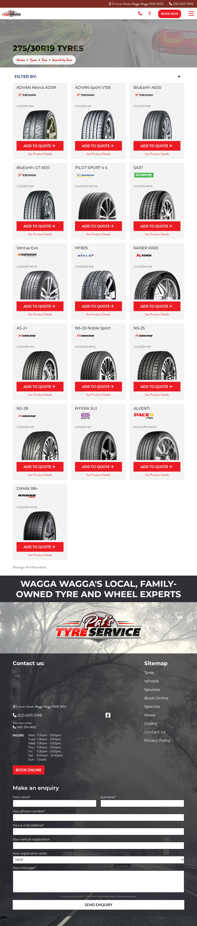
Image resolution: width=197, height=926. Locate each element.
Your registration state (30, 853)
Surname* (108, 797)
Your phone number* (29, 811)
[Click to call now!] (140, 13)
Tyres (149, 672)
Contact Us (155, 732)
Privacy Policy (157, 740)
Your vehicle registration (31, 839)
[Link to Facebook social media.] (108, 715)
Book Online (156, 698)
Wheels (151, 681)
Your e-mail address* (28, 825)
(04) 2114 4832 (26, 727)
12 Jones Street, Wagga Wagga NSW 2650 (138, 4)
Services (152, 689)
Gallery (150, 723)
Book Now (169, 14)
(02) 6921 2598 (183, 4)
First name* (21, 797)
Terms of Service (125, 896)
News (149, 715)
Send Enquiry (99, 905)
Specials (152, 706)
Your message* (24, 868)
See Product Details (40, 154)
